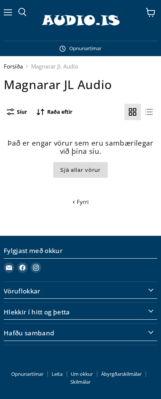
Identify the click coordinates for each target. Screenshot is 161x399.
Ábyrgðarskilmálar (121, 374)
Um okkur (82, 374)
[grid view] (132, 112)
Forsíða (13, 66)
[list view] (149, 112)
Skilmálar (80, 381)
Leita (57, 374)
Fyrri (82, 201)
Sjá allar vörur (80, 170)
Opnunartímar (27, 374)
